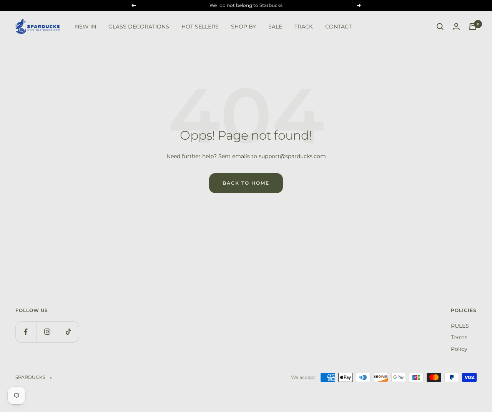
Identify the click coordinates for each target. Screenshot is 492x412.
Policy (459, 348)
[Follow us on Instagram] (47, 331)
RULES (460, 325)
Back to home (246, 183)
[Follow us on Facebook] (26, 331)
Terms (459, 337)
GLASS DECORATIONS (138, 26)
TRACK (303, 26)
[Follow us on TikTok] (68, 331)
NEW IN (85, 26)
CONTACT (338, 26)
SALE (275, 26)
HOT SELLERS (200, 26)
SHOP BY (243, 26)
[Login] (456, 26)
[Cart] (473, 26)
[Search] (440, 26)
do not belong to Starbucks (251, 5)
